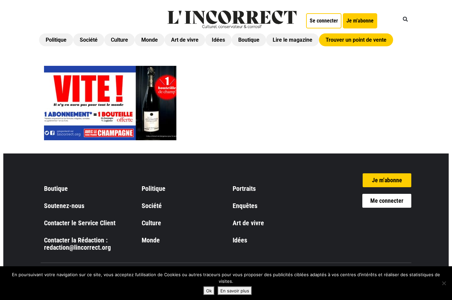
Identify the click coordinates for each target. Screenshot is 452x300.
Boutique (248, 40)
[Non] (443, 283)
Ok (209, 290)
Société (89, 40)
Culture (119, 40)
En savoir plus (234, 290)
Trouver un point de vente (356, 40)
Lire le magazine (292, 40)
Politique (56, 40)
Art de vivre (185, 40)
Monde (149, 40)
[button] (405, 19)
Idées (218, 40)
